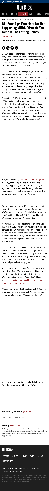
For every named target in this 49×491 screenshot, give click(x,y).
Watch (31, 14)
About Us (5, 471)
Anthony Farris (7, 36)
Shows (39, 14)
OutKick (24, 7)
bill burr (7, 417)
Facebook (3, 48)
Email (12, 48)
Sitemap (19, 471)
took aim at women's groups (32, 179)
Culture (14, 14)
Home (4, 19)
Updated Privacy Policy (27, 468)
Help (38, 468)
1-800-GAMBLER (24, 481)
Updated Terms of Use (9, 468)
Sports (5, 14)
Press (12, 471)
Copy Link (16, 48)
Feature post (20, 417)
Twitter (8, 48)
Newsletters (8, 461)
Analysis (23, 14)
